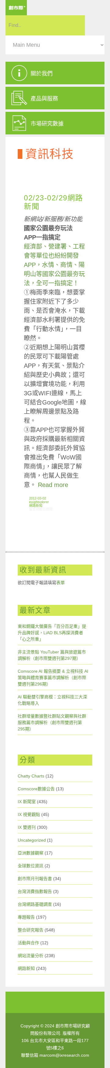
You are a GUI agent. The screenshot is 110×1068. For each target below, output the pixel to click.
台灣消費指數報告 (35, 891)
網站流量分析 (30, 955)
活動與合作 (28, 942)
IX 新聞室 (27, 801)
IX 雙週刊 (27, 827)
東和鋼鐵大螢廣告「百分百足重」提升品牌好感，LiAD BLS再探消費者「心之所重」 (52, 633)
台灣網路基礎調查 (35, 904)
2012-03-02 (37, 498)
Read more (53, 484)
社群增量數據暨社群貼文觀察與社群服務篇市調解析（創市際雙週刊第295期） (52, 722)
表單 (60, 582)
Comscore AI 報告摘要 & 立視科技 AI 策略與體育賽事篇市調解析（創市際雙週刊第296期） (53, 677)
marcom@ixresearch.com (64, 1055)
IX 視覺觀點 (29, 814)
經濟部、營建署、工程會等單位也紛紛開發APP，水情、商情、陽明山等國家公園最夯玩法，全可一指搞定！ (54, 265)
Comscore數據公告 (36, 788)
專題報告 (26, 917)
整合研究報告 (30, 929)
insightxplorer (39, 502)
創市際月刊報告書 (35, 878)
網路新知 (35, 505)
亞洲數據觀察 (30, 852)
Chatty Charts (31, 776)
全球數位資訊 (30, 865)
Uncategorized (32, 840)
